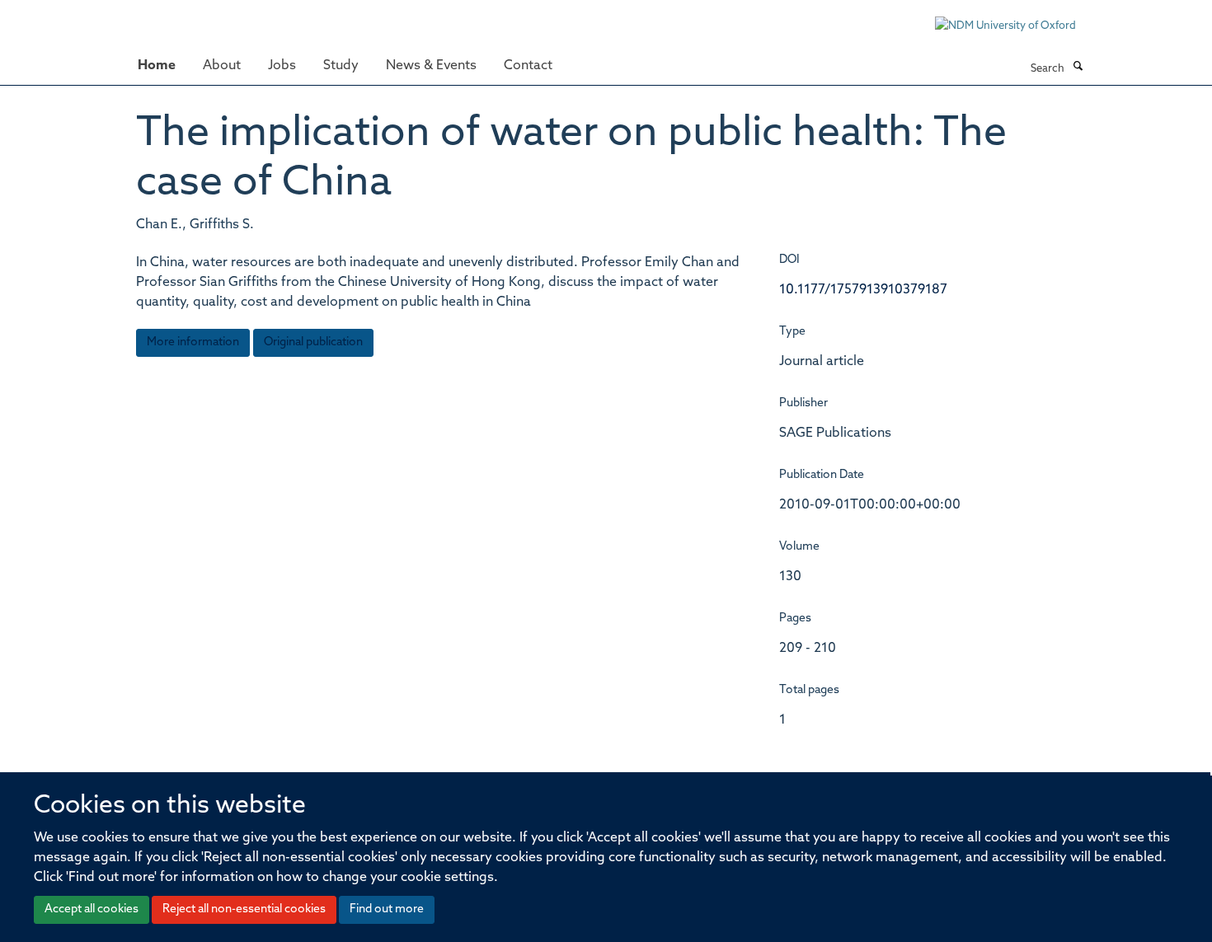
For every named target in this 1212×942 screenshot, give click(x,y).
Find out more (387, 909)
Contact (528, 66)
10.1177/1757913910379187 (863, 290)
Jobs (282, 66)
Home (157, 66)
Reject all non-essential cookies (244, 909)
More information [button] (193, 342)
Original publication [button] (313, 342)
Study (341, 66)
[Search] (1078, 68)
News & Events (431, 66)
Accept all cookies (92, 909)
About (222, 66)
